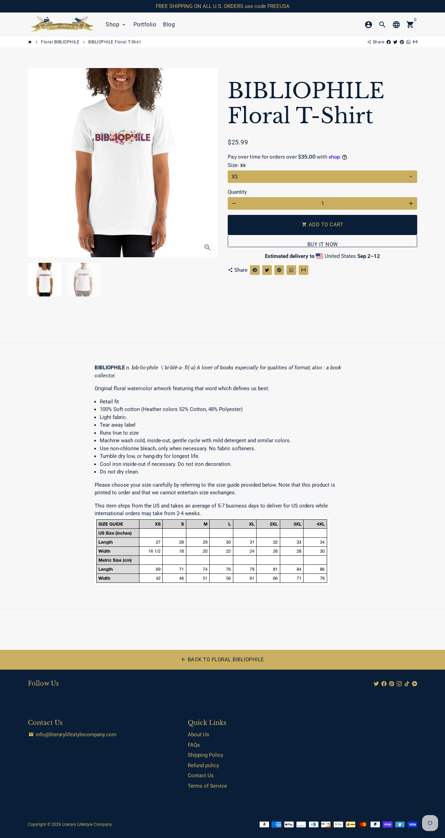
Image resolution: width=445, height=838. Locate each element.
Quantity (237, 192)
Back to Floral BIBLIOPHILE (222, 659)
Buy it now (322, 244)
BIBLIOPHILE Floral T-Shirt (114, 42)
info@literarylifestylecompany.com (72, 734)
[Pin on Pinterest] (402, 42)
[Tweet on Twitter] (395, 42)
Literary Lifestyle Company (87, 824)
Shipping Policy (205, 755)
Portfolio (145, 24)
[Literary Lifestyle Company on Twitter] (376, 684)
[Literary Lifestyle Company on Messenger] (414, 684)
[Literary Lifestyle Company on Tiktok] (407, 684)
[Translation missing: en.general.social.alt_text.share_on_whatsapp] (408, 42)
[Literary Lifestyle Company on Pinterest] (391, 684)
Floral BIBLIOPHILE (60, 42)
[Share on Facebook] (389, 42)
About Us (198, 734)
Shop (116, 24)
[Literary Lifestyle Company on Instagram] (399, 684)
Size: (236, 165)
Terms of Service (207, 786)
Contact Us (201, 775)
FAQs (194, 745)
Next (208, 163)
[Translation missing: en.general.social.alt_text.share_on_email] (415, 42)
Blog (169, 24)
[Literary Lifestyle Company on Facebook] (384, 684)
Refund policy (203, 765)
